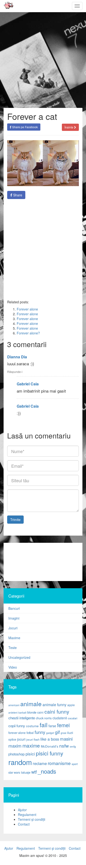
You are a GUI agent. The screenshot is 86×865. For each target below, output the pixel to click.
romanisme (59, 763)
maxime (31, 745)
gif (57, 732)
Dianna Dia (17, 357)
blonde (31, 712)
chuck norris (44, 718)
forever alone (17, 733)
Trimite (15, 519)
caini (40, 712)
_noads (47, 771)
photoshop (16, 753)
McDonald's (49, 746)
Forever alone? (28, 333)
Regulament (27, 814)
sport (75, 764)
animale (31, 703)
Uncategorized (19, 657)
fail (44, 724)
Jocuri (12, 628)
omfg (73, 746)
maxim (15, 745)
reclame (40, 763)
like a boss (49, 739)
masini (66, 739)
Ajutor (22, 809)
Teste (12, 647)
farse (52, 725)
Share (17, 195)
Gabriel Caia (28, 384)
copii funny (16, 725)
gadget (50, 733)
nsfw (64, 745)
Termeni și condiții (31, 819)
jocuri (21, 739)
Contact (24, 824)
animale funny (54, 704)
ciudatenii (60, 717)
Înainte (69, 127)
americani (13, 705)
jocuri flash (32, 739)
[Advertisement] (43, 249)
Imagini (13, 618)
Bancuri (14, 608)
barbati (22, 712)
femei (63, 725)
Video (12, 667)
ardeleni (12, 712)
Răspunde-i (14, 372)
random (20, 762)
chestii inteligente (21, 717)
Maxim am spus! (6, 6)
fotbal (30, 733)
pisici (30, 754)
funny (40, 732)
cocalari (72, 718)
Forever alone (27, 309)
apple (71, 705)
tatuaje (25, 772)
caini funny (56, 711)
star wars (14, 772)
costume (32, 726)
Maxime (14, 637)
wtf (34, 772)
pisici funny (49, 753)
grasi (63, 733)
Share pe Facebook (24, 127)
